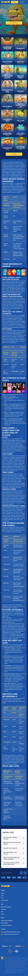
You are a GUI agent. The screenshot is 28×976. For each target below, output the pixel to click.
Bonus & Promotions (6, 906)
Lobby (2, 893)
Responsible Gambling (6, 920)
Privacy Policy (4, 922)
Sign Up (22, 2)
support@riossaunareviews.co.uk (8, 931)
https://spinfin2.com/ (8, 398)
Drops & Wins (4, 900)
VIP (2, 911)
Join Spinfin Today (14, 22)
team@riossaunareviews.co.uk (8, 934)
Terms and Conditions (6, 925)
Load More (14, 154)
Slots (2, 895)
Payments (3, 909)
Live (2, 898)
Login (14, 2)
